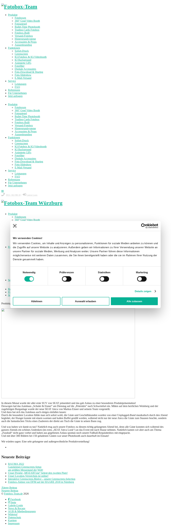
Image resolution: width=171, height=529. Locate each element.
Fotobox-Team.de (13, 493)
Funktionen (14, 47)
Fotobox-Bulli (22, 32)
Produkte (13, 14)
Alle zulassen (134, 301)
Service (12, 81)
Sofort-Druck (22, 50)
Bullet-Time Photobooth (27, 26)
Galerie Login (32, 195)
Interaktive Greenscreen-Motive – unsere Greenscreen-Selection (41, 479)
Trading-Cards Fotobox (27, 29)
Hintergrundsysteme (25, 38)
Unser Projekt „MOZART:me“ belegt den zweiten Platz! (38, 473)
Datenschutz (14, 517)
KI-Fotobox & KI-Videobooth (31, 56)
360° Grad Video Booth (27, 20)
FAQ (17, 87)
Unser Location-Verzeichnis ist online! (28, 476)
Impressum (14, 523)
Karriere (12, 520)
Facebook (15, 499)
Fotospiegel (21, 23)
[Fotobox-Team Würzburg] (31, 203)
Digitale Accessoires (25, 69)
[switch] (66, 278)
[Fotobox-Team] (19, 7)
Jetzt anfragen (15, 96)
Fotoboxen (20, 17)
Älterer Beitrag (9, 487)
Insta (13, 502)
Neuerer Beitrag (9, 490)
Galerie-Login (15, 505)
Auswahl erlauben (85, 301)
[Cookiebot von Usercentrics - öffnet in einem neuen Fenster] (143, 225)
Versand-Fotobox (24, 35)
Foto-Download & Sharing (29, 72)
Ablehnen (36, 301)
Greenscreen (21, 53)
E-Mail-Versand (23, 78)
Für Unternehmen (17, 93)
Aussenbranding (23, 44)
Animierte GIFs (23, 63)
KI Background (23, 59)
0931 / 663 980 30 (13, 195)
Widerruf (12, 514)
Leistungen (20, 84)
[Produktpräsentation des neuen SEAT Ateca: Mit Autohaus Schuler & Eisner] (68, 397)
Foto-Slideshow (23, 75)
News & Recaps (16, 508)
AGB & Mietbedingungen (22, 511)
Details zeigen (143, 291)
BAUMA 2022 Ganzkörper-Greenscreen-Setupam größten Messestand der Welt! (25, 466)
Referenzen (14, 90)
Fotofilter (19, 66)
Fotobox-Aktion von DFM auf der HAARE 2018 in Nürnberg (41, 482)
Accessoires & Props (26, 41)
